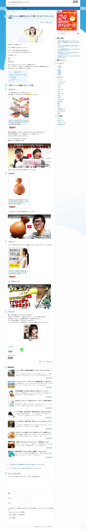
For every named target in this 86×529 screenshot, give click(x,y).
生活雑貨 (60, 101)
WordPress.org (61, 124)
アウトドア (60, 79)
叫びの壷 (13, 77)
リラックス (43, 361)
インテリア (60, 83)
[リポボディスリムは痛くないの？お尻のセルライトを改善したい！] (11, 435)
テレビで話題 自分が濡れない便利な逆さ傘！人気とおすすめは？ (33, 411)
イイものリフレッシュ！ (19, 2)
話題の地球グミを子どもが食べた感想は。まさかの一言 (30, 451)
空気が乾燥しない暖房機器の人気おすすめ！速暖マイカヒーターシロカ (27, 464)
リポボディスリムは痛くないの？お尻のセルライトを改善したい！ (33, 432)
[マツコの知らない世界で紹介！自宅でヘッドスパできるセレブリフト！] (11, 424)
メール (10, 498)
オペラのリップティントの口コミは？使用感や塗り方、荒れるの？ (33, 381)
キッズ (59, 85)
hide (19, 72)
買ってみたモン (61, 111)
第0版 (50, 526)
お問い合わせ (9, 8)
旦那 (59, 95)
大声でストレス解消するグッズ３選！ (18, 74)
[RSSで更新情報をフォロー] (77, 2)
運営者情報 (24, 8)
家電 (59, 91)
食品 (59, 113)
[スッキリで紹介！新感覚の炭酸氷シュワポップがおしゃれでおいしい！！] (11, 373)
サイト (9, 503)
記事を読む (49, 377)
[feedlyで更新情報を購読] (74, 2)
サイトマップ (17, 8)
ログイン (60, 118)
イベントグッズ (61, 81)
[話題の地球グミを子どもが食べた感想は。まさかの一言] (11, 454)
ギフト (59, 87)
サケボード (13, 76)
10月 (60, 67)
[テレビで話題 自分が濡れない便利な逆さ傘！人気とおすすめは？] (11, 414)
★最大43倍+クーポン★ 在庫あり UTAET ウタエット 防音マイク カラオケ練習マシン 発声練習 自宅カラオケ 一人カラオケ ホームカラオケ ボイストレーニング (19, 271)
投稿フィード (61, 120)
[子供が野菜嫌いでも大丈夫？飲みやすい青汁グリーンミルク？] (11, 393)
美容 (59, 105)
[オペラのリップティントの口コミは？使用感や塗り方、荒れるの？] (11, 384)
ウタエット (13, 79)
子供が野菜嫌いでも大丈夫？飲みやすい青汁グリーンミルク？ (32, 391)
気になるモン (50, 22)
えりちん (51, 361)
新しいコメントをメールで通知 (17, 512)
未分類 (59, 97)
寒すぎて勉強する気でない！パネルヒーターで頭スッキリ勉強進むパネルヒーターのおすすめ (68, 42)
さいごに (11, 80)
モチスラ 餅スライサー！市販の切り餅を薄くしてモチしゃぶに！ (26, 468)
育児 (59, 107)
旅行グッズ (60, 93)
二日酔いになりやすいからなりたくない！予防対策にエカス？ (32, 442)
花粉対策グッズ (61, 109)
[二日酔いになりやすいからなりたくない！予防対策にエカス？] (11, 444)
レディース (60, 89)
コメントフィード (62, 122)
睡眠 (59, 103)
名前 (9, 493)
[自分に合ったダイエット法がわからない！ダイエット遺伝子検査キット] (11, 403)
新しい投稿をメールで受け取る (17, 514)
